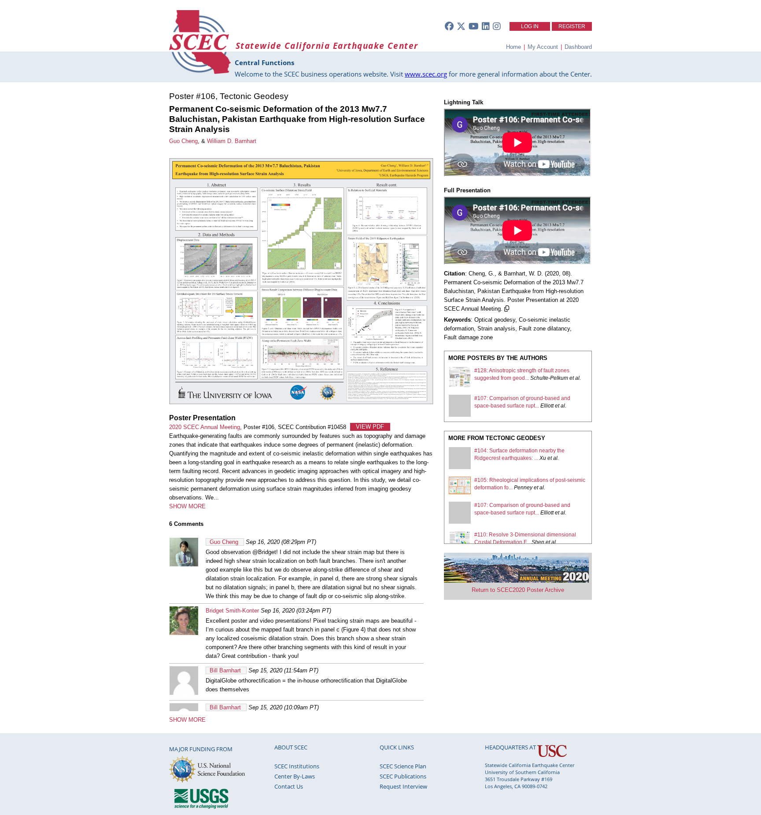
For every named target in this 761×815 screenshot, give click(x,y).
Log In (530, 26)
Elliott (547, 406)
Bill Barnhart (225, 670)
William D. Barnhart (231, 141)
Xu (542, 458)
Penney (523, 488)
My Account (543, 47)
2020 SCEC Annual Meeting (204, 427)
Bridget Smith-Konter (232, 610)
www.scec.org (426, 74)
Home (513, 47)
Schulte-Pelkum (549, 378)
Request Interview (403, 786)
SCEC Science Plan (403, 766)
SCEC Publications (403, 776)
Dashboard (578, 47)
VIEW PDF (370, 427)
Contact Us (288, 786)
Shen (538, 542)
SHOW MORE (187, 506)
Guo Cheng (183, 141)
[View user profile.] (184, 564)
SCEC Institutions (296, 766)
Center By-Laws (294, 776)
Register (571, 26)
